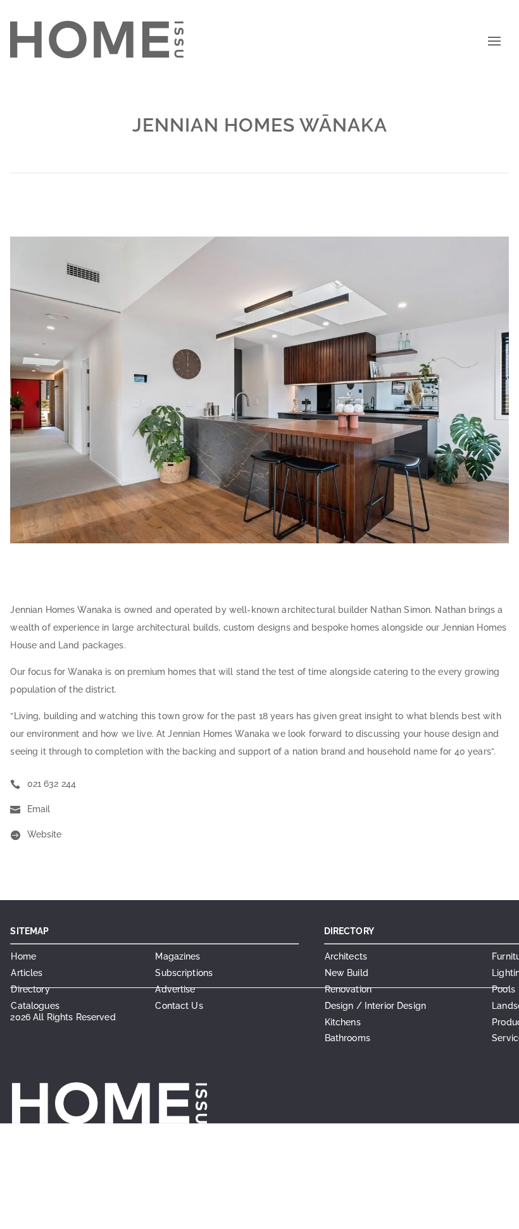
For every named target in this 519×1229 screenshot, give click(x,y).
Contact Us (179, 1006)
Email (39, 809)
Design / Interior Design (375, 1006)
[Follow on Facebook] (210, 1214)
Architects (346, 956)
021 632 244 (52, 783)
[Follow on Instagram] (235, 1214)
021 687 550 (221, 1152)
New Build (346, 973)
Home (23, 956)
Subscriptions (184, 973)
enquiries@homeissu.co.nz (190, 1167)
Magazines (177, 956)
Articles (26, 973)
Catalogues (35, 1006)
